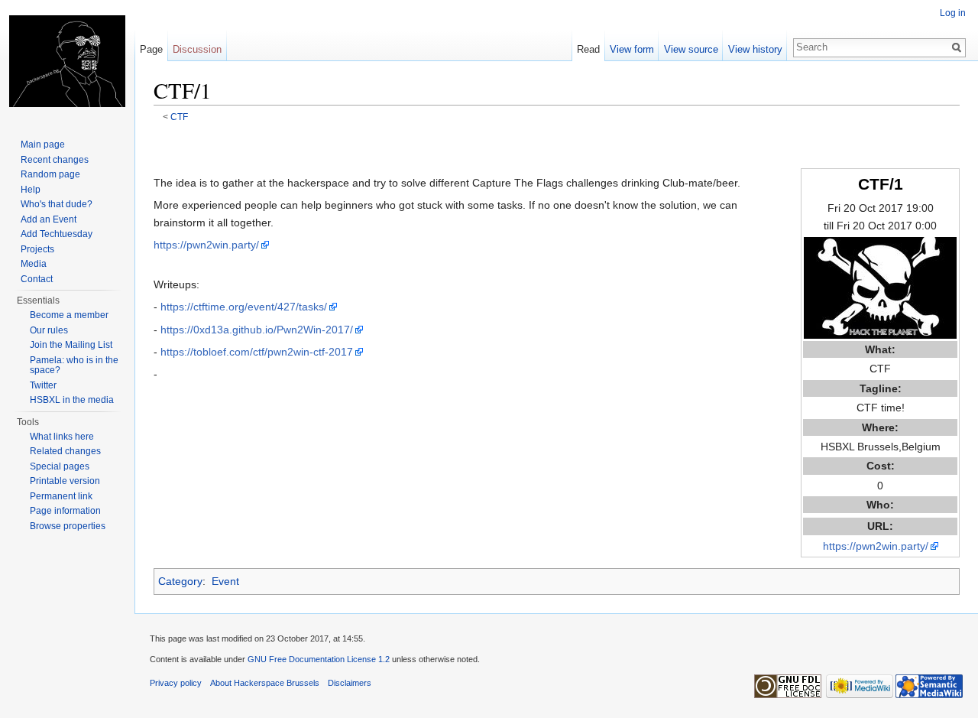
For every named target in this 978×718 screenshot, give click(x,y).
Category (180, 581)
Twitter (43, 385)
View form (632, 49)
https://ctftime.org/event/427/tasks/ (243, 307)
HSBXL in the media (72, 400)
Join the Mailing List (71, 345)
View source (691, 49)
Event (225, 581)
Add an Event (48, 219)
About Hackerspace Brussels (264, 682)
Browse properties (67, 526)
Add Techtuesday (56, 234)
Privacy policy (176, 682)
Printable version (65, 481)
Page (151, 49)
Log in (953, 13)
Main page (43, 144)
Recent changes (55, 159)
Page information (65, 510)
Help (30, 189)
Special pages (59, 466)
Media (34, 263)
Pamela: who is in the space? (74, 365)
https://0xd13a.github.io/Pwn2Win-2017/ (256, 329)
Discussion (197, 49)
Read (588, 49)
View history (755, 49)
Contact (37, 279)
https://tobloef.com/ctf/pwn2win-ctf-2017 (256, 352)
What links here (62, 436)
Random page (50, 174)
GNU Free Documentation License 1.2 (319, 659)
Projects (37, 249)
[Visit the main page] (67, 61)
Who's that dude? (56, 204)
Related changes (65, 451)
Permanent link (61, 496)
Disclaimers (349, 682)
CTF (179, 117)
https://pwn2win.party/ (875, 546)
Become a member (69, 315)
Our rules (49, 330)
